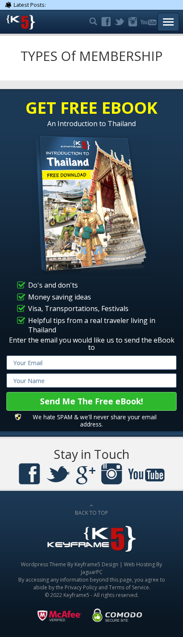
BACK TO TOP (91, 512)
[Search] (92, 22)
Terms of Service (129, 587)
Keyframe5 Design (96, 564)
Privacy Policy (81, 587)
